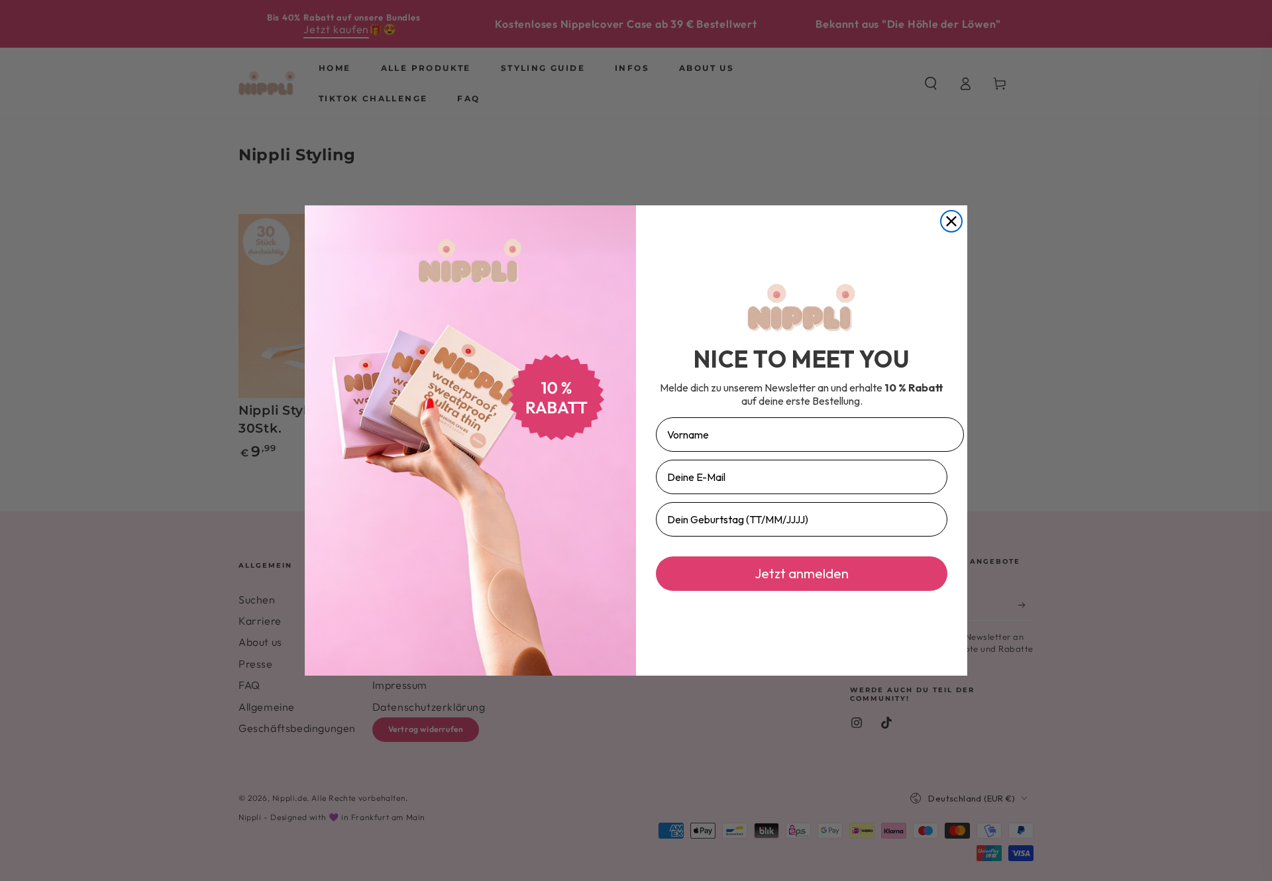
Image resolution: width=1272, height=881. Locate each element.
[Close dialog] (951, 221)
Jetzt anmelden (802, 573)
